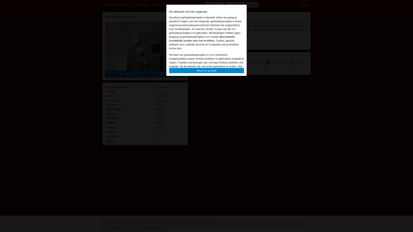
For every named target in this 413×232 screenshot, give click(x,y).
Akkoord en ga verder (206, 70)
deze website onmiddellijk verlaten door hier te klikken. (202, 38)
